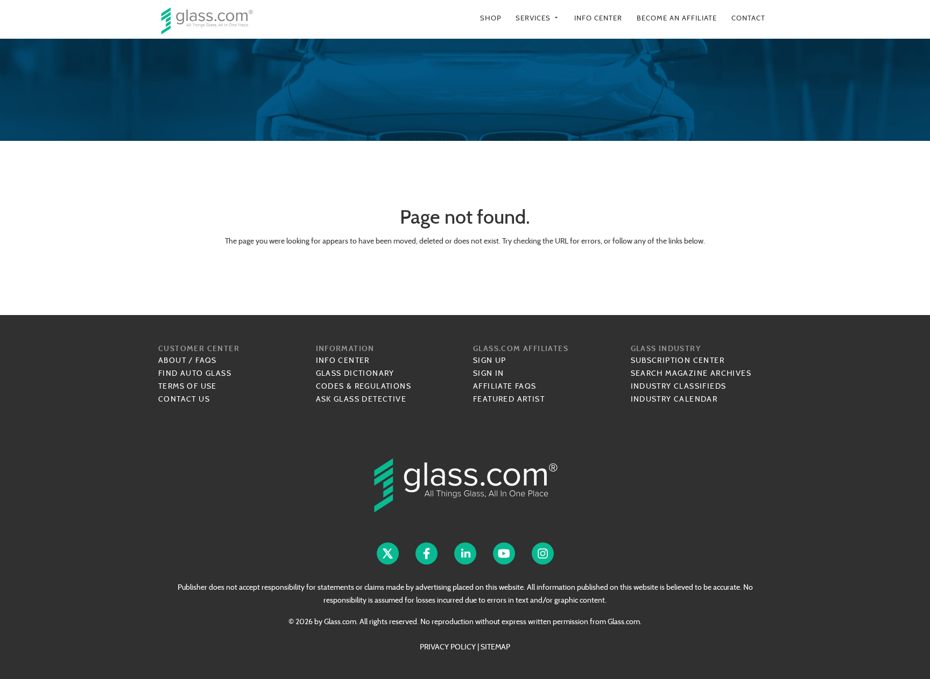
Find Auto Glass (194, 373)
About (172, 360)
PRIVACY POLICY (448, 647)
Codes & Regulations (364, 386)
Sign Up (489, 360)
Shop (490, 18)
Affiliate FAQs (505, 386)
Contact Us (184, 399)
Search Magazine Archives (691, 373)
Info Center (598, 18)
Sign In (488, 373)
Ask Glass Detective (361, 399)
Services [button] (538, 18)
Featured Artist (509, 399)
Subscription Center (678, 360)
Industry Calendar (674, 399)
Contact (748, 18)
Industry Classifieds (679, 386)
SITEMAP (495, 647)
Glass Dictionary (355, 373)
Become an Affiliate (677, 18)
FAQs (206, 360)
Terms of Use (187, 386)
